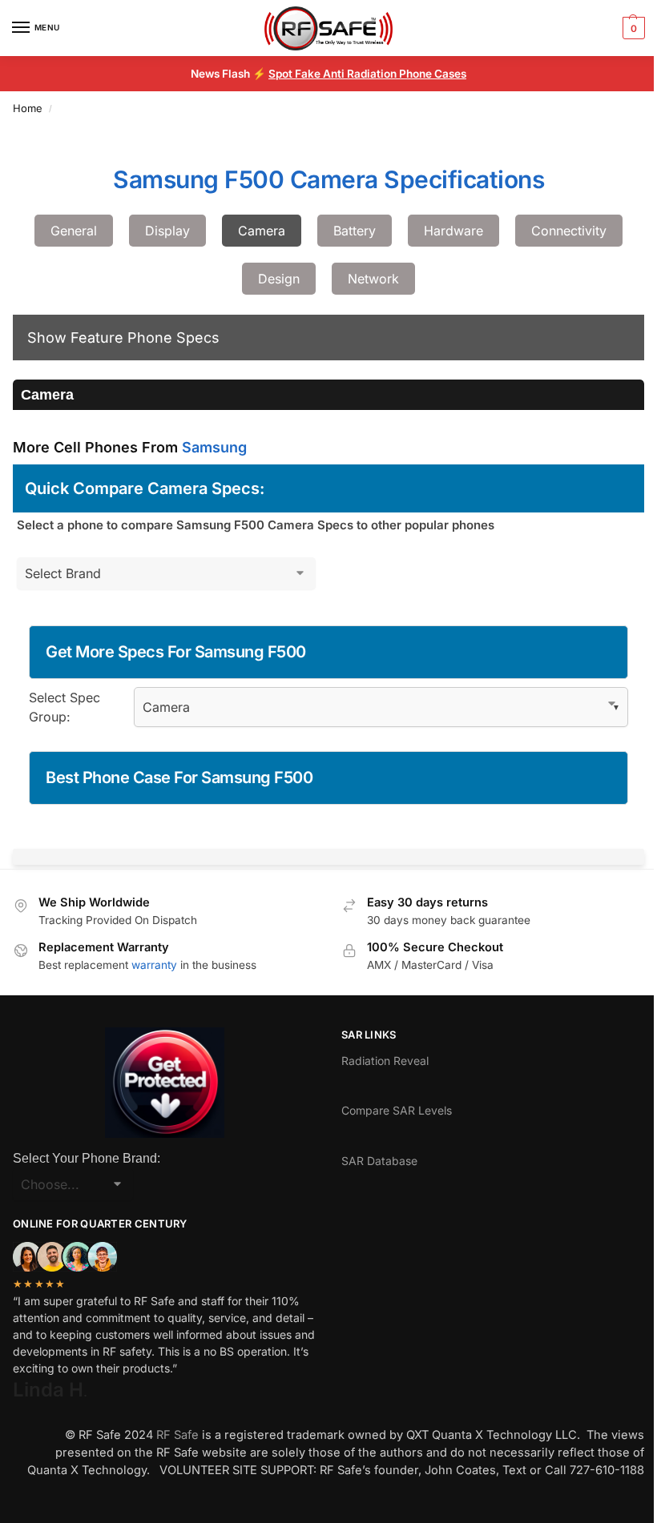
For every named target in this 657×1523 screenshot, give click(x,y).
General (73, 231)
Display (167, 231)
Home (27, 108)
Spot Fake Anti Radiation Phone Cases (367, 73)
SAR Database (379, 1160)
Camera (261, 231)
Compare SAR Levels (396, 1110)
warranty (154, 964)
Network (373, 279)
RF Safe (177, 1435)
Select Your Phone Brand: (86, 1158)
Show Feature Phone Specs (123, 337)
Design (279, 279)
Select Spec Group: (64, 707)
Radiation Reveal (385, 1060)
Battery (354, 231)
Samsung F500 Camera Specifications (328, 179)
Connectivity (569, 231)
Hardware (453, 231)
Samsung (214, 447)
